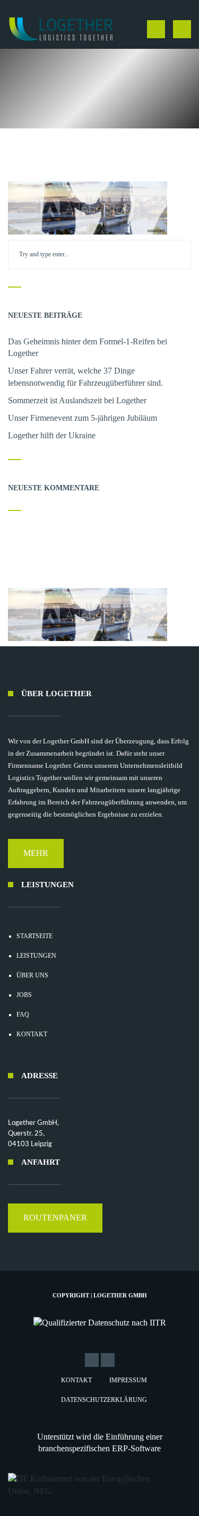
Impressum (128, 1380)
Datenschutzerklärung (104, 1400)
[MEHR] (36, 865)
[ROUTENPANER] (55, 1229)
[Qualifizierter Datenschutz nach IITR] (99, 1323)
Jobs (24, 995)
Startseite (34, 936)
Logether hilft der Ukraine (52, 435)
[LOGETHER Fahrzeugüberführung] (57, 29)
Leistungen (36, 955)
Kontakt (31, 1034)
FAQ (22, 1014)
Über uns (32, 975)
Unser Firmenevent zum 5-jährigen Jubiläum (82, 417)
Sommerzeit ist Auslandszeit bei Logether (77, 400)
